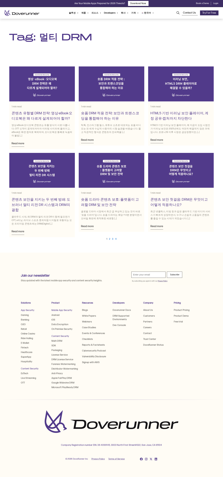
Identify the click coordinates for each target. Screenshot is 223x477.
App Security (27, 310)
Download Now (138, 3)
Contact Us (190, 12)
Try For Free (209, 12)
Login (216, 3)
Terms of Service (116, 459)
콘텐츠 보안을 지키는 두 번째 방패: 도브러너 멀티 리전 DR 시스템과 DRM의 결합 (41, 205)
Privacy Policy (98, 459)
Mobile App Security (61, 310)
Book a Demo (202, 3)
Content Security (29, 368)
